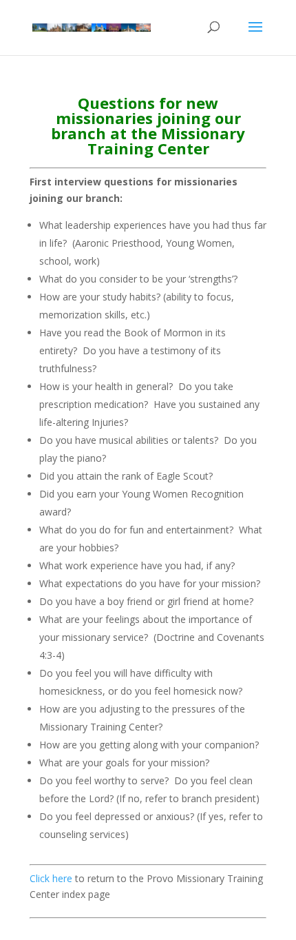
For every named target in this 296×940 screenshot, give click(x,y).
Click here (51, 878)
